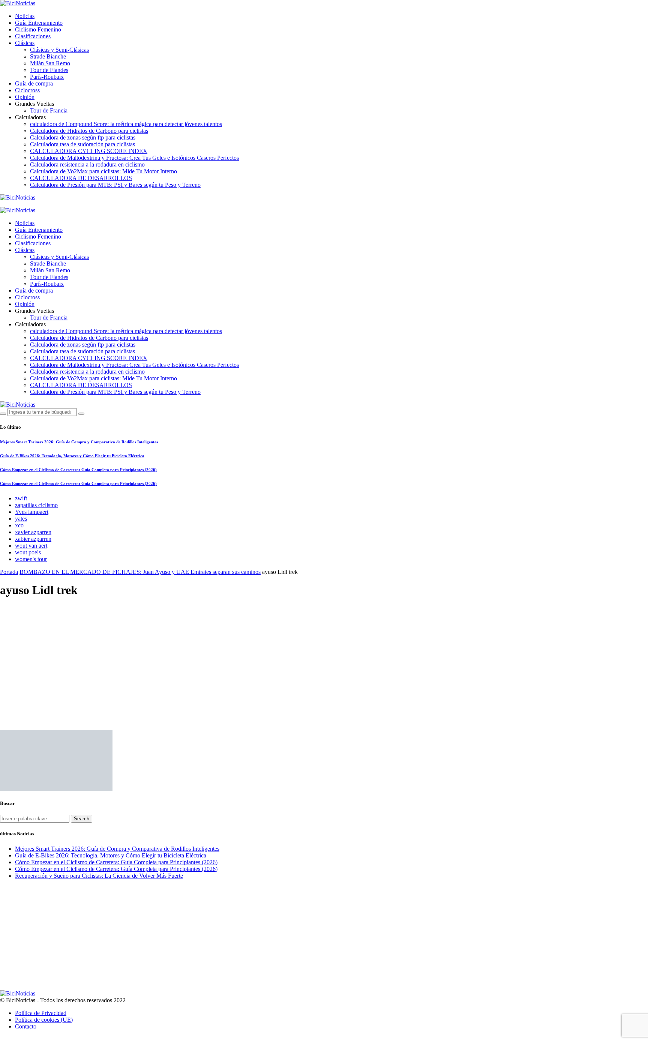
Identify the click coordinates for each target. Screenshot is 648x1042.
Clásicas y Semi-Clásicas (59, 50)
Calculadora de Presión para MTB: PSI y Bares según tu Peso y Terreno (115, 185)
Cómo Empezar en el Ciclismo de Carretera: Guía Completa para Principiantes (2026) (78, 469)
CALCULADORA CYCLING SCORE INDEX (88, 151)
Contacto (25, 1026)
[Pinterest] (37, 204)
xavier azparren (33, 532)
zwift (21, 498)
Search (81, 818)
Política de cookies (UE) (44, 1019)
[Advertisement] (324, 657)
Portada (9, 572)
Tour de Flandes (49, 70)
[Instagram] (28, 204)
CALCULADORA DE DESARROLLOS (81, 178)
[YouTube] (2, 204)
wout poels (28, 552)
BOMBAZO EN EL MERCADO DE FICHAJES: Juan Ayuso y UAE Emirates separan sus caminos (140, 572)
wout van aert (31, 545)
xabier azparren (33, 539)
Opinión (24, 97)
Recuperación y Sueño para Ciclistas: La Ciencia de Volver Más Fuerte (99, 875)
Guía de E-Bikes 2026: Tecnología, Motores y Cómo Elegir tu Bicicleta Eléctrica (72, 455)
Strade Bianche (48, 56)
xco (19, 525)
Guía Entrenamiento (39, 23)
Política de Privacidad (40, 1013)
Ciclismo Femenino (38, 29)
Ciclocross (27, 90)
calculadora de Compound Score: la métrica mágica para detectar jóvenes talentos (126, 124)
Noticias (24, 16)
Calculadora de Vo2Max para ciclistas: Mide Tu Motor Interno (103, 171)
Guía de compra (34, 83)
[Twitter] (19, 204)
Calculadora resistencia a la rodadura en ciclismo (87, 164)
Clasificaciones (33, 36)
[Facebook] (11, 204)
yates (21, 518)
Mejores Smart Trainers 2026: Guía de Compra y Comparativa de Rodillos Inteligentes (79, 442)
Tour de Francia (49, 110)
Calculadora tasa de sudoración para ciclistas (82, 144)
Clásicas (24, 43)
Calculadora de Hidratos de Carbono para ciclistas (89, 131)
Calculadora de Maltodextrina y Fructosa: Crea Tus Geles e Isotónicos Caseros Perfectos (134, 158)
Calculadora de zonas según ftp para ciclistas (82, 137)
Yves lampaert (31, 512)
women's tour (31, 559)
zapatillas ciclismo (36, 505)
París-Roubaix (47, 77)
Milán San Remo (50, 63)
